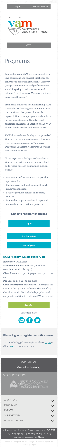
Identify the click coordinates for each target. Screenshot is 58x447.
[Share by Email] (21, 320)
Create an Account (40, 6)
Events (8, 410)
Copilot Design (27, 441)
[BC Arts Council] (29, 388)
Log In (17, 6)
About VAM (10, 400)
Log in (33, 444)
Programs (10, 405)
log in (48, 342)
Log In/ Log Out (13, 420)
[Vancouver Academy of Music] (28, 33)
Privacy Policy (35, 433)
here (11, 346)
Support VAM (12, 415)
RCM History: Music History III (24, 257)
